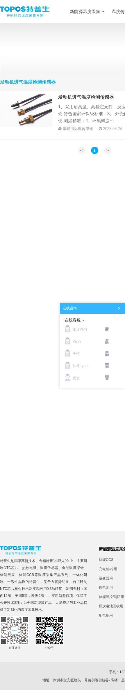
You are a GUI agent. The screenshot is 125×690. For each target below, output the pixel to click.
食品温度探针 (73, 568)
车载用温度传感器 (78, 129)
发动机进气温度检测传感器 (86, 97)
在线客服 (73, 320)
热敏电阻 (29, 568)
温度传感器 (49, 568)
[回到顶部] (117, 682)
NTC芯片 (11, 568)
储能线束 (7, 575)
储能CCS (26, 575)
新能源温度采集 (85, 11)
